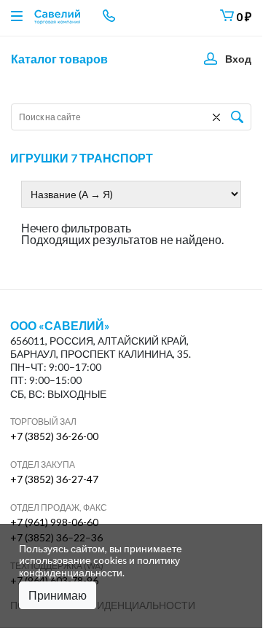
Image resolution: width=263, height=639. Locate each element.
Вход (238, 58)
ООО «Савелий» (60, 326)
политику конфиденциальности (99, 566)
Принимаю (57, 595)
